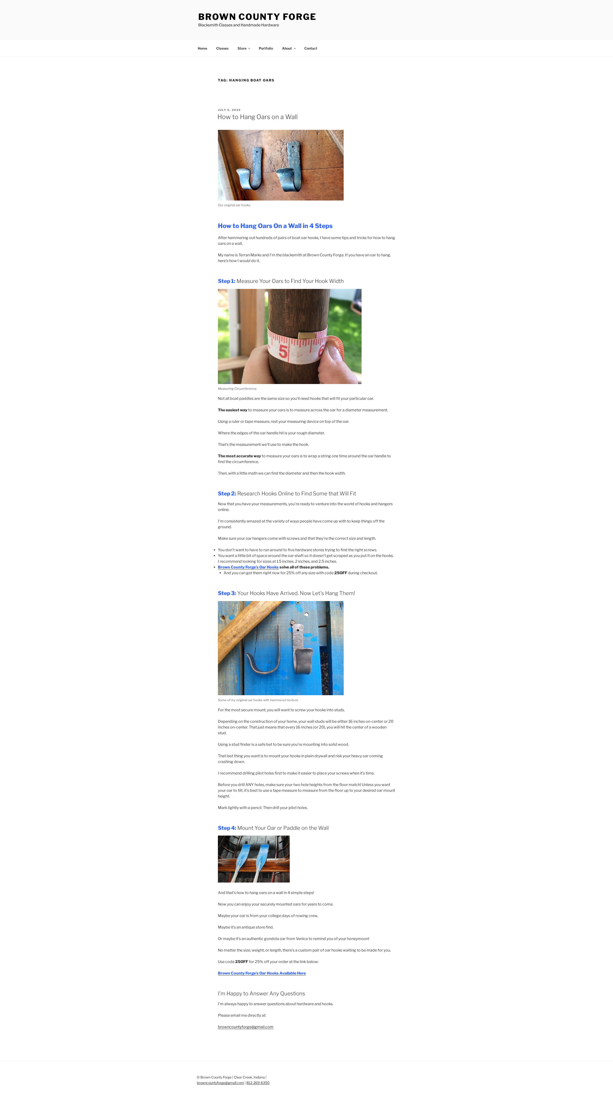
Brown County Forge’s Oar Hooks (248, 567)
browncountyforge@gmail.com (245, 1027)
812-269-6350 (258, 1083)
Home (202, 48)
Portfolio (266, 48)
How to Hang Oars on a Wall (257, 116)
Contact (310, 48)
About (287, 48)
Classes (222, 48)
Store (242, 48)
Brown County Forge (257, 16)
